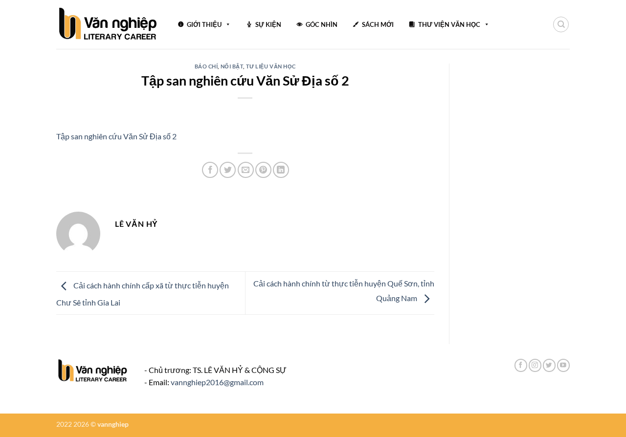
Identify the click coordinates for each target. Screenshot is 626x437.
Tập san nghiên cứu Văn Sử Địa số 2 (116, 136)
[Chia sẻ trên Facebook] (210, 170)
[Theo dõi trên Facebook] (520, 365)
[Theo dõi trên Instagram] (535, 365)
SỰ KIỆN (268, 24)
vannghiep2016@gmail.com (217, 382)
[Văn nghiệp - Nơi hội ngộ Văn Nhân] (108, 24)
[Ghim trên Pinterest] (263, 170)
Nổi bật (232, 66)
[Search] (561, 24)
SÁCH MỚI (378, 24)
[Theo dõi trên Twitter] (549, 365)
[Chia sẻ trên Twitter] (228, 170)
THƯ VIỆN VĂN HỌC (449, 24)
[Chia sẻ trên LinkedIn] (281, 170)
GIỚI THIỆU (204, 24)
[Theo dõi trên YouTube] (563, 365)
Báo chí (206, 66)
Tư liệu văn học (271, 66)
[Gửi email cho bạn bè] (246, 170)
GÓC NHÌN (321, 24)
